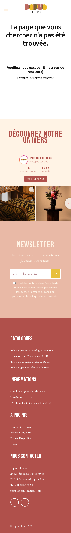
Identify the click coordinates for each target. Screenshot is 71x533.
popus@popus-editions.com (25, 490)
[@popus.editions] (23, 160)
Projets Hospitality (20, 438)
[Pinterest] (14, 502)
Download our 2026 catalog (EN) (29, 356)
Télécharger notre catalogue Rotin (29, 362)
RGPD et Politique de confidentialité (31, 403)
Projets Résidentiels (21, 432)
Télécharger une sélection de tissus (30, 367)
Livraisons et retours (21, 397)
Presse (14, 444)
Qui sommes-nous (20, 427)
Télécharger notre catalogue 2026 (29, 350)
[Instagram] (25, 502)
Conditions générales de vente (27, 391)
